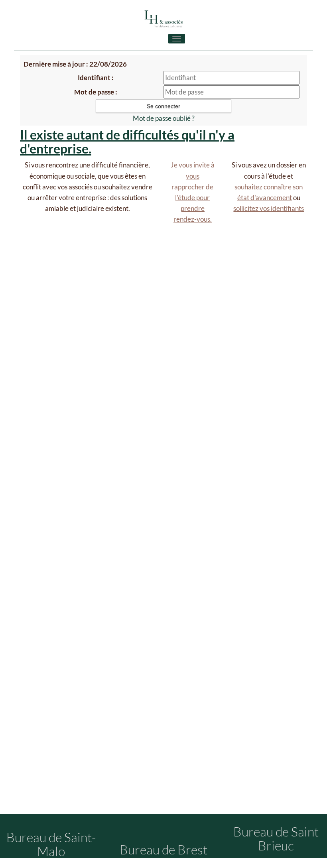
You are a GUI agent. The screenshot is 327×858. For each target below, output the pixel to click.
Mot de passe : (95, 92)
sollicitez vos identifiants (268, 208)
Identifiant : (96, 77)
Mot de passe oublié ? (164, 118)
